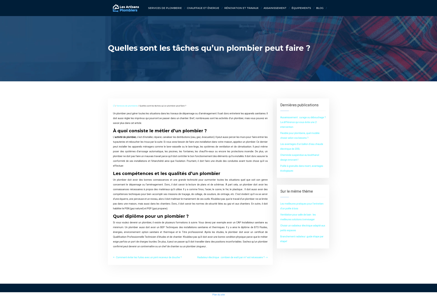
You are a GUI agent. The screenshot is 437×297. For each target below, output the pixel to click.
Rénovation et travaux (241, 8)
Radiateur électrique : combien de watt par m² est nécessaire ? (231, 257)
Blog (319, 8)
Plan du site (218, 294)
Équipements (301, 8)
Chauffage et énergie (203, 8)
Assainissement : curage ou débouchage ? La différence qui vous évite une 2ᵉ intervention (303, 122)
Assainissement (275, 8)
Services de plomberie (165, 8)
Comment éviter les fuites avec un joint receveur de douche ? (149, 257)
